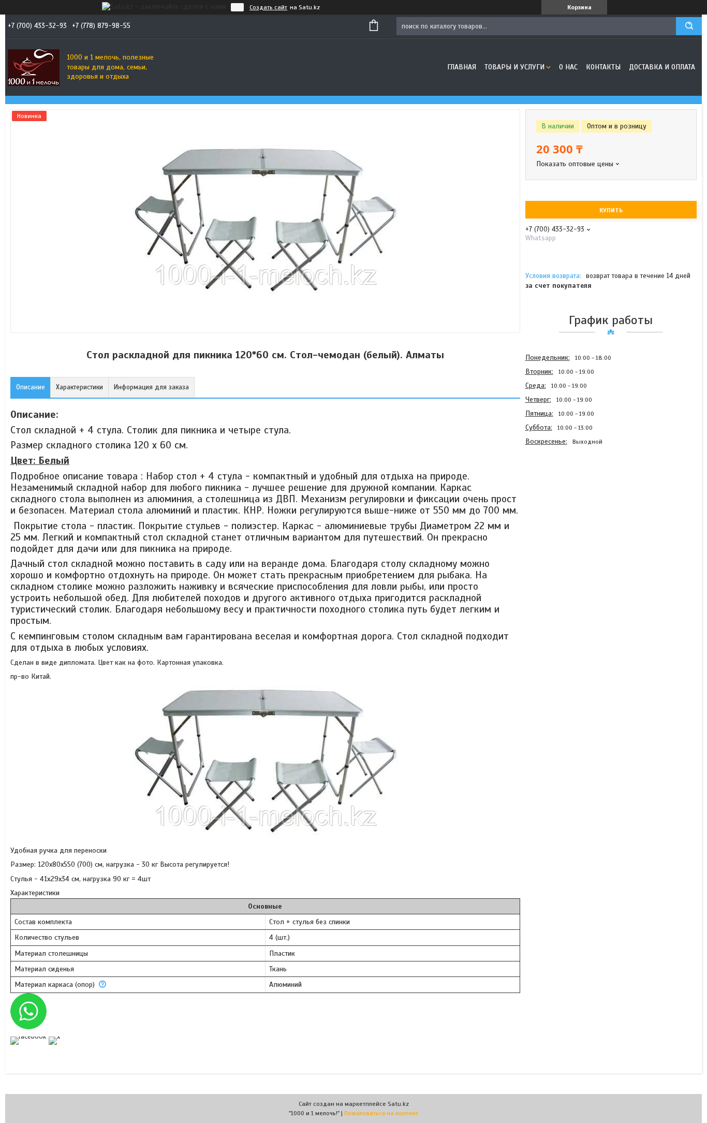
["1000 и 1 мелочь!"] (34, 67)
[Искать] (689, 26)
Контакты (603, 67)
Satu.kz (398, 1103)
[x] (54, 1036)
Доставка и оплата (662, 67)
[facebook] (28, 1036)
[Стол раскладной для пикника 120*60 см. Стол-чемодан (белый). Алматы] (562, 504)
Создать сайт (268, 7)
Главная (461, 67)
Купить (611, 210)
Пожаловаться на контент (381, 1113)
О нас (568, 67)
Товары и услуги (514, 67)
